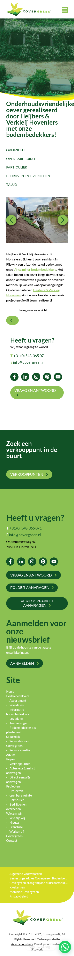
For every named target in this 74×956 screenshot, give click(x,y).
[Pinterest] (47, 377)
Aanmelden (22, 663)
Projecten (13, 786)
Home (10, 691)
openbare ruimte (21, 158)
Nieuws (14, 822)
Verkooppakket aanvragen (37, 603)
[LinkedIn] (25, 377)
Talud (11, 184)
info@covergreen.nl (27, 362)
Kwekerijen (17, 887)
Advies (10, 755)
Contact (11, 840)
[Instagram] (36, 377)
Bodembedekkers (17, 696)
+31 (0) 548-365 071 (28, 355)
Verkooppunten (27, 474)
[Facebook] (14, 377)
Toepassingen (18, 723)
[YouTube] (58, 377)
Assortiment (17, 700)
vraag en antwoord (35, 390)
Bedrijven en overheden (28, 176)
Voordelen (16, 705)
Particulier (16, 167)
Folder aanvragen (29, 588)
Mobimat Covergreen (24, 892)
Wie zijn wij (14, 813)
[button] (65, 947)
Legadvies (16, 718)
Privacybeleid (18, 896)
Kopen (10, 759)
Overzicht (15, 150)
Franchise (16, 827)
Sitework (37, 949)
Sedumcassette (19, 750)
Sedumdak (13, 736)
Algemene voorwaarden (25, 874)
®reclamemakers (22, 944)
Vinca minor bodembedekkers (35, 269)
